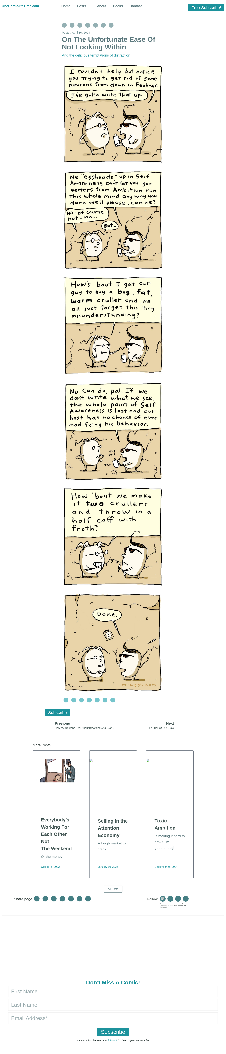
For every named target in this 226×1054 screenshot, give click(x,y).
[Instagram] (170, 899)
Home (65, 6)
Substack (112, 1040)
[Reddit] (186, 899)
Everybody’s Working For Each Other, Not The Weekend (56, 834)
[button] (166, 6)
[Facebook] (178, 899)
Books (118, 6)
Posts (81, 6)
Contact (136, 6)
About (101, 6)
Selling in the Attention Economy (113, 828)
